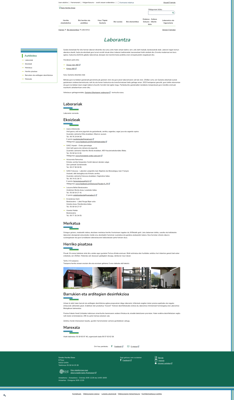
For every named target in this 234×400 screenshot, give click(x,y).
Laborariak (29, 60)
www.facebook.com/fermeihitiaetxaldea (90, 142)
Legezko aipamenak (109, 394)
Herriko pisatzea (31, 71)
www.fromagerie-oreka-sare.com (88, 156)
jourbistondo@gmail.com (82, 139)
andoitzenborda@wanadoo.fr (84, 195)
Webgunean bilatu (155, 9)
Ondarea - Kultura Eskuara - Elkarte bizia (150, 21)
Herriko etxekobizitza (66, 21)
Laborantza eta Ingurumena (168, 21)
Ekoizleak (28, 64)
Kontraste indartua (127, 2)
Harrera (61, 30)
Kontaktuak (76, 394)
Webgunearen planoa (91, 394)
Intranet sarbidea (164, 363)
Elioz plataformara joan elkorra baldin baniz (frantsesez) (83, 371)
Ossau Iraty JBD (72, 65)
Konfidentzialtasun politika (152, 394)
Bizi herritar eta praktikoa (84, 21)
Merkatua (28, 68)
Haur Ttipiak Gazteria (102, 21)
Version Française (169, 30)
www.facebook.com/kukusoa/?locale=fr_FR (91, 184)
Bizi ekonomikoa (132, 22)
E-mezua (134, 346)
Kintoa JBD (70, 68)
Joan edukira (63, 2)
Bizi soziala (118, 22)
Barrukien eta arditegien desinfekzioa (39, 75)
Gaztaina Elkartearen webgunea (97, 92)
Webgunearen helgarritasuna (129, 394)
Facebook (118, 346)
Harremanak (75, 2)
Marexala (28, 79)
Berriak (160, 358)
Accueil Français (169, 2)
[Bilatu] (173, 13)
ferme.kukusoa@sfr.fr (81, 181)
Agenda (161, 360)
